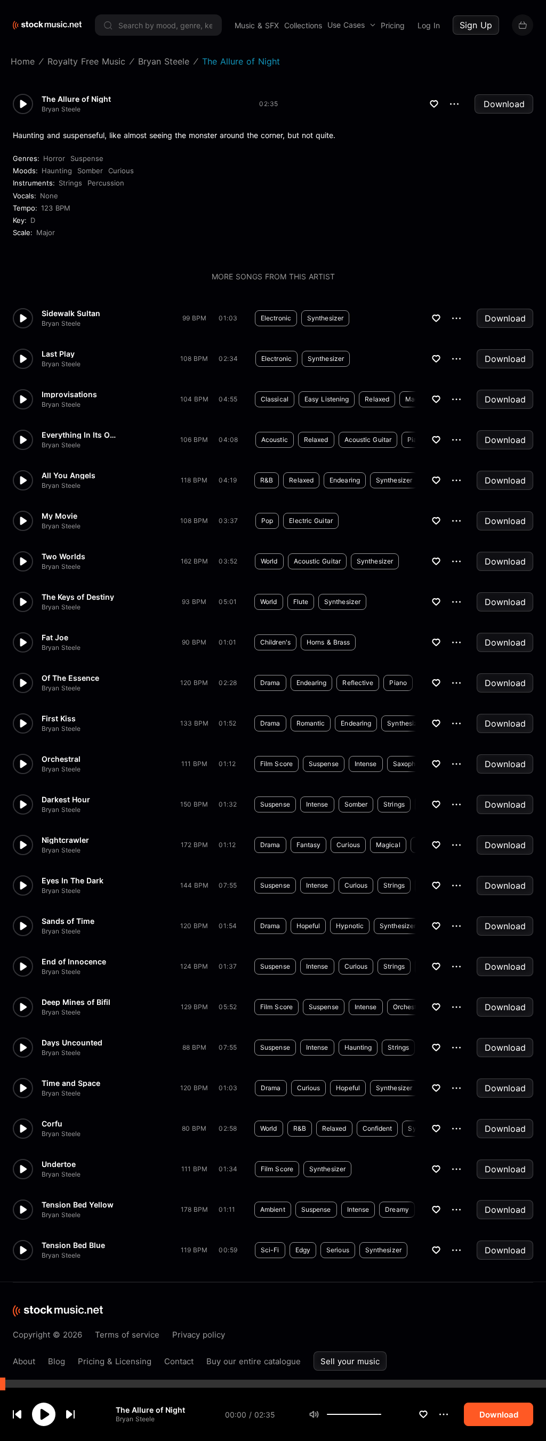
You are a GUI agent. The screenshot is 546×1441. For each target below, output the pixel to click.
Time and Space (71, 1083)
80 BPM (194, 1128)
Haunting (57, 170)
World (269, 561)
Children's (275, 642)
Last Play (58, 354)
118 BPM (194, 480)
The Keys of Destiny (78, 597)
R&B (266, 480)
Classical (274, 399)
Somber (90, 170)
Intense (366, 764)
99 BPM (194, 318)
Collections (303, 25)
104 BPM (194, 399)
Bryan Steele (135, 1419)
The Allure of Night (150, 1409)
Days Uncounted (72, 1042)
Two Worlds (63, 556)
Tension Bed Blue (73, 1245)
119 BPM (194, 1250)
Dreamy (397, 1209)
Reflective (357, 683)
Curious (121, 170)
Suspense (86, 158)
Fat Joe (55, 637)
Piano (398, 683)
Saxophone (410, 764)
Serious (337, 1250)
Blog (56, 1361)
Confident (377, 1128)
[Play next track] (70, 1414)
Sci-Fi (270, 1250)
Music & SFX (257, 25)
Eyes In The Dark (72, 880)
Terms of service (127, 1335)
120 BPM (194, 683)
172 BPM (194, 845)
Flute (301, 602)
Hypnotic (350, 926)
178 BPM (194, 1209)
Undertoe (59, 1164)
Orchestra (408, 1007)
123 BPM (55, 208)
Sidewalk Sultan (71, 313)
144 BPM (194, 885)
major (45, 232)
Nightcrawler (65, 840)
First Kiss (59, 718)
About (24, 1361)
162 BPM (194, 561)
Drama (270, 683)
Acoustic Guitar (368, 440)
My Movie (59, 516)
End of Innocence (74, 961)
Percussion (105, 183)
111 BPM (194, 764)
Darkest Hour (66, 799)
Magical (388, 845)
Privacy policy (198, 1335)
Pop (267, 521)
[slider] (381, 1414)
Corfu (52, 1124)
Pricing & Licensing (114, 1361)
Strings (70, 183)
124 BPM (194, 966)
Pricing (393, 25)
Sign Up (476, 25)
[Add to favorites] (423, 1414)
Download (504, 104)
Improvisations (69, 394)
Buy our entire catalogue (253, 1361)
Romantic (310, 723)
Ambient (272, 1209)
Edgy (302, 1250)
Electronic (276, 318)
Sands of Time (68, 921)
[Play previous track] (17, 1414)
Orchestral (61, 759)
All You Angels (68, 475)
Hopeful (308, 926)
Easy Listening (326, 399)
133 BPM (194, 723)
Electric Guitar (311, 521)
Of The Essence (70, 678)
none (49, 195)
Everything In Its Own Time (79, 435)
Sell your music (350, 1361)
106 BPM (194, 440)
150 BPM (194, 804)
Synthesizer (325, 318)
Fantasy (308, 845)
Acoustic (274, 440)
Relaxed (377, 399)
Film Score (276, 764)
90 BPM (194, 642)
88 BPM (194, 1047)
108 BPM (194, 359)
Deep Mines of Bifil (76, 1002)
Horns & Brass (328, 642)
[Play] (43, 1414)
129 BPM (194, 1007)
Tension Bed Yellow (78, 1205)
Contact (179, 1361)
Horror (54, 158)
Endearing (345, 480)
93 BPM (194, 602)
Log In (428, 25)
